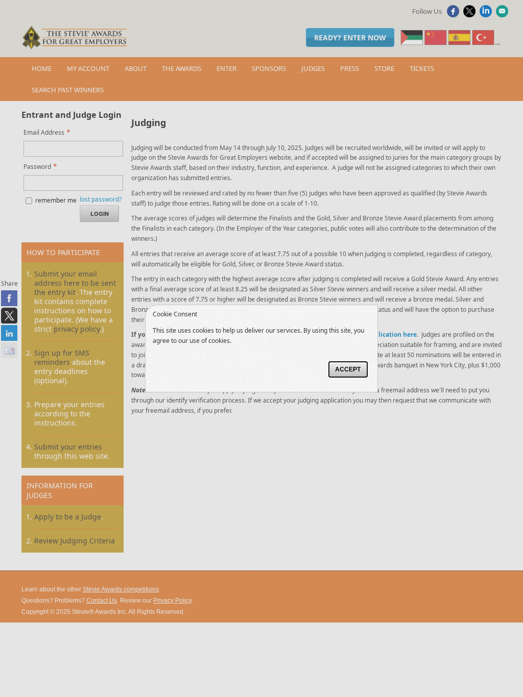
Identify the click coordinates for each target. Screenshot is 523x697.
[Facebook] (454, 14)
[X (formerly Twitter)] (470, 14)
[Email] (503, 14)
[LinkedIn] (487, 14)
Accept (348, 369)
